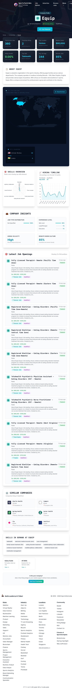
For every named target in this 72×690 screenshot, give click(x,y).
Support (5, 630)
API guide (34, 687)
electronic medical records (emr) (24, 541)
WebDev (5, 605)
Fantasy (23, 647)
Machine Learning (8, 616)
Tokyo (41, 639)
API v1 (40, 687)
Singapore (42, 644)
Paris (40, 622)
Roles (5, 602)
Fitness (23, 639)
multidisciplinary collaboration (33, 547)
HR (4, 633)
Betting (23, 611)
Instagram (60, 611)
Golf (22, 658)
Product (5, 619)
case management (42, 541)
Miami (41, 636)
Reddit (59, 606)
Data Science (7, 611)
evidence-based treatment (14, 547)
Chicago (41, 633)
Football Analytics (27, 633)
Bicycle (23, 627)
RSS (58, 625)
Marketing (6, 625)
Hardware (24, 616)
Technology (25, 619)
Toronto (41, 627)
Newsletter (60, 620)
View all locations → (44, 647)
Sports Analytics (8, 670)
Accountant (6, 639)
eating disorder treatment (33, 544)
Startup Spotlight (62, 641)
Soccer (23, 650)
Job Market (37, 4)
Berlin (40, 616)
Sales (4, 627)
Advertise (46, 3)
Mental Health (25, 641)
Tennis (23, 667)
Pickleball (24, 670)
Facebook (60, 617)
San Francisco (43, 613)
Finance (5, 647)
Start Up (24, 605)
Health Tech (25, 644)
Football (23, 664)
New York (42, 608)
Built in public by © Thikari (14, 596)
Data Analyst (7, 667)
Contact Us (60, 628)
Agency (23, 625)
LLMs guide (45, 687)
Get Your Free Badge (36, 581)
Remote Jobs (7, 636)
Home (4, 35)
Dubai (41, 641)
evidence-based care (51, 547)
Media (23, 613)
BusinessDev (7, 613)
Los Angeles (43, 611)
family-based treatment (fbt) (15, 544)
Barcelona (42, 625)
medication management (14, 551)
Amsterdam (42, 619)
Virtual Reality (7, 608)
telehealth (9, 541)
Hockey (23, 661)
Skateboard (25, 636)
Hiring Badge (61, 623)
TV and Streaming (27, 622)
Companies (12, 35)
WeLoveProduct (62, 644)
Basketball (24, 653)
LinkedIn (59, 614)
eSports (23, 608)
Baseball (23, 656)
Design (5, 622)
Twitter (59, 609)
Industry (24, 602)
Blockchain (6, 644)
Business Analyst (8, 665)
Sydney (41, 630)
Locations (42, 602)
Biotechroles (61, 638)
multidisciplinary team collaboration (54, 544)
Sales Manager (8, 641)
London (41, 605)
